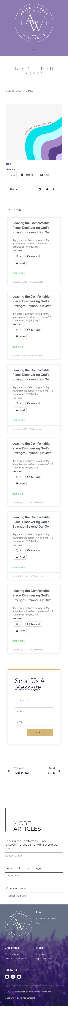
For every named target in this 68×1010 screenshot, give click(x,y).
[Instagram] (13, 977)
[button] (34, 48)
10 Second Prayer (16, 888)
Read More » (18, 273)
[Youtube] (19, 977)
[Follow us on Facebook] (7, 164)
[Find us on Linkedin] (14, 164)
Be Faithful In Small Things (23, 868)
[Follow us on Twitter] (10, 164)
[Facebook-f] (7, 977)
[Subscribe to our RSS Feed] (17, 164)
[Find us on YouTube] (20, 164)
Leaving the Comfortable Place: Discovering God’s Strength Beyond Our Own (31, 227)
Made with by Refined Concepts (20, 998)
